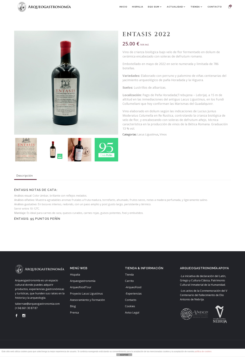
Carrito (129, 281)
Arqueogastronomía (82, 281)
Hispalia (75, 274)
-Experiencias (133, 293)
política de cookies (203, 351)
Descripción (24, 175)
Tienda (129, 274)
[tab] (25, 175)
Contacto (130, 300)
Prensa (74, 312)
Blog (73, 306)
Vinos (163, 134)
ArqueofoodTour (80, 287)
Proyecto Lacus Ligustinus (86, 293)
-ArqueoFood (133, 287)
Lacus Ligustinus (147, 134)
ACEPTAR (124, 355)
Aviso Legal (132, 312)
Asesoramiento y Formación (87, 300)
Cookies (130, 306)
